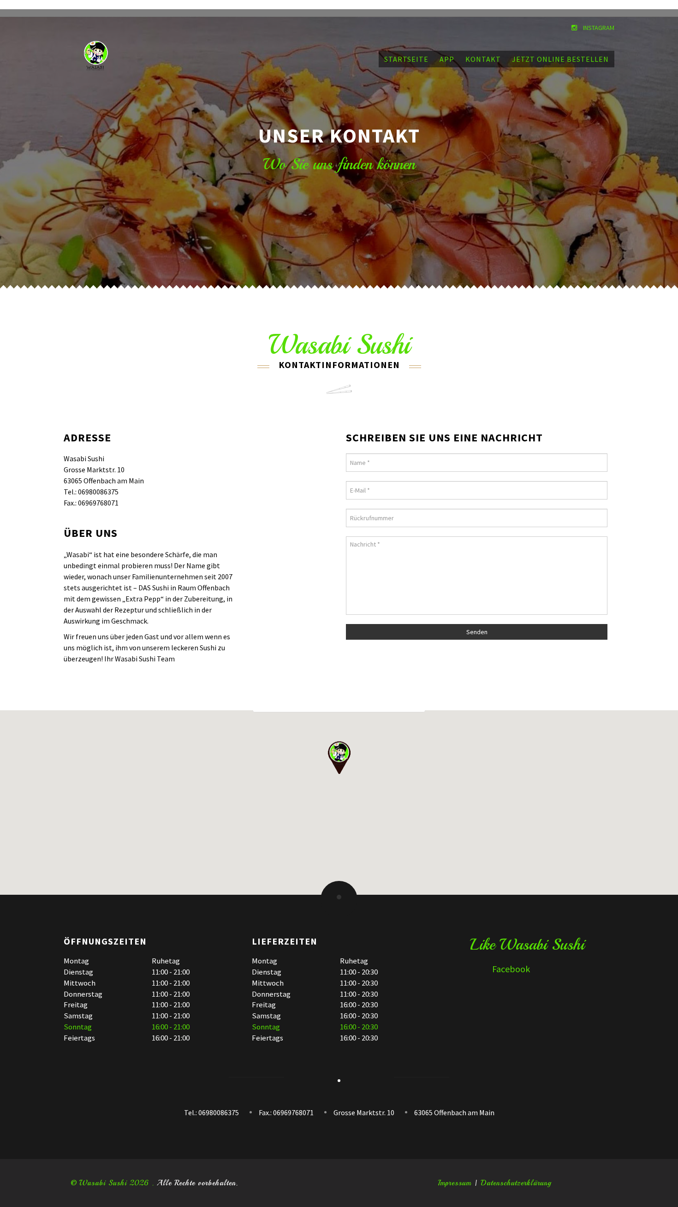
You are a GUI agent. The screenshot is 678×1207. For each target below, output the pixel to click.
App (447, 59)
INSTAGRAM (598, 28)
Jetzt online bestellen (560, 59)
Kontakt (483, 59)
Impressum (454, 1183)
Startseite (406, 59)
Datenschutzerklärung (516, 1183)
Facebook (496, 969)
